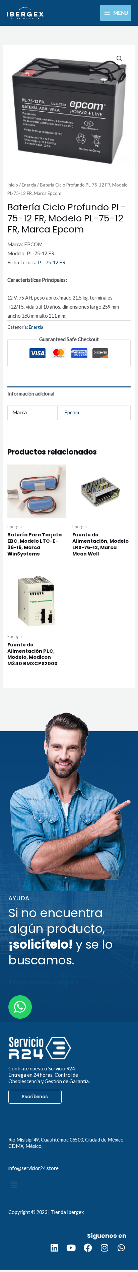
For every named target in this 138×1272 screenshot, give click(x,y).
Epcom (71, 412)
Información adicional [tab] (30, 393)
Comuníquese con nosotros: (49, 978)
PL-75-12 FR (51, 262)
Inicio (12, 185)
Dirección (25, 1131)
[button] (120, 59)
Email (17, 1160)
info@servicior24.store (33, 1168)
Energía (29, 185)
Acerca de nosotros (43, 1117)
